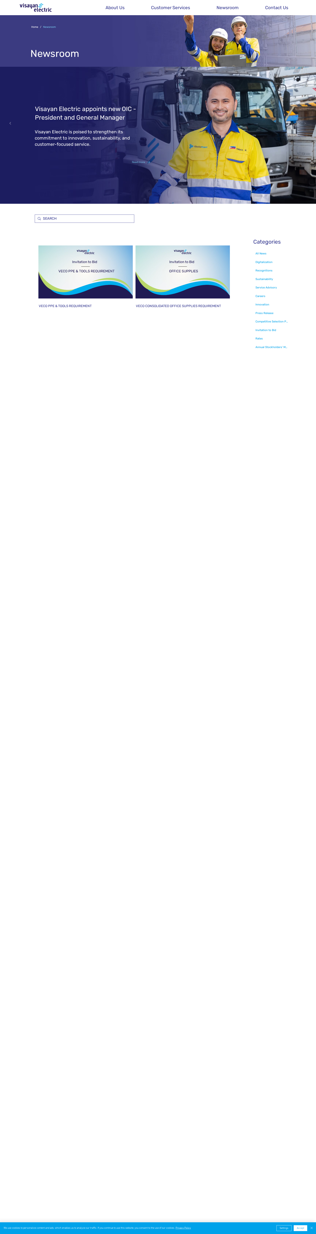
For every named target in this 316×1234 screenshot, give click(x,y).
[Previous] (10, 123)
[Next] (305, 123)
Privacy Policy (183, 1228)
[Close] (311, 1228)
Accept (300, 1228)
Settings (284, 1228)
